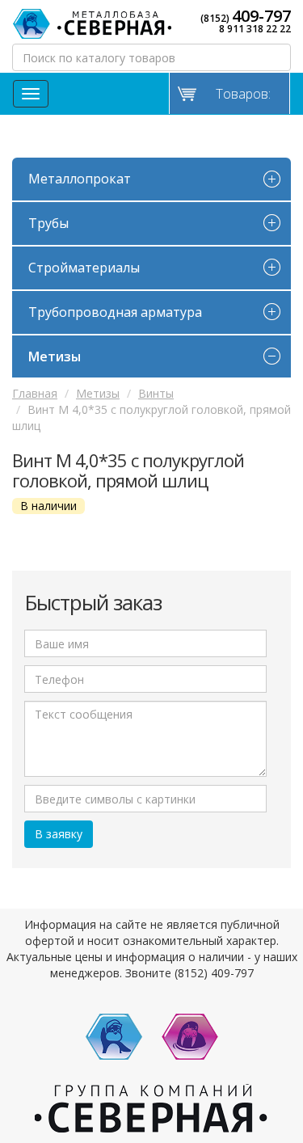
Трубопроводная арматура (115, 312)
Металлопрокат (79, 179)
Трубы (48, 223)
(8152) (245, 16)
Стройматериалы (84, 267)
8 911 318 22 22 (255, 29)
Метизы (54, 356)
